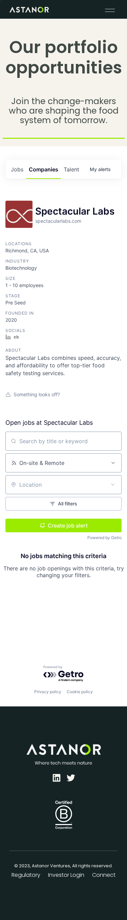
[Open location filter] (112, 484)
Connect (103, 875)
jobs (17, 169)
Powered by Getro (104, 537)
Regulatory (26, 875)
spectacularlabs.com (58, 221)
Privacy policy (47, 691)
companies (43, 169)
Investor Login (66, 875)
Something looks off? (37, 394)
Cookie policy (80, 691)
